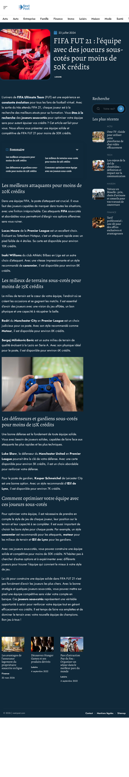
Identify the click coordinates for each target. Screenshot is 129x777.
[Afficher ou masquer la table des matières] (51, 150)
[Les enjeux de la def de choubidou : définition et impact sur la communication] (98, 165)
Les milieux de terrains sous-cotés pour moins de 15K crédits (61, 160)
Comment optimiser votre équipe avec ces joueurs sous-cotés (61, 169)
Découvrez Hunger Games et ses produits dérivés (42, 658)
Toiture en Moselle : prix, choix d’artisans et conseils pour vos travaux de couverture (116, 197)
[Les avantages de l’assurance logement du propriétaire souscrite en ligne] (13, 644)
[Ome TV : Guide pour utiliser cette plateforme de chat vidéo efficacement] (98, 136)
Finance (5, 673)
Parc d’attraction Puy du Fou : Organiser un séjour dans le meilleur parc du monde (70, 663)
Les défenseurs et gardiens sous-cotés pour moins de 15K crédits (22, 169)
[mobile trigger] (6, 7)
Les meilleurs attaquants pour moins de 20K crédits (20, 158)
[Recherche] (123, 7)
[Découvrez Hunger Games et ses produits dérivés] (42, 644)
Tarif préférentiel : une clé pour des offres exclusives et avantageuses (115, 225)
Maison (111, 183)
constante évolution (15, 102)
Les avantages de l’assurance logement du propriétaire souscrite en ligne (12, 661)
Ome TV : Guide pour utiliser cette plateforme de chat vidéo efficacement (116, 139)
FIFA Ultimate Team (30, 97)
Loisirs (58, 77)
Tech (109, 155)
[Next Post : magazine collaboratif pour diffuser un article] (24, 7)
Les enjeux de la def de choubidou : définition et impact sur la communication (116, 168)
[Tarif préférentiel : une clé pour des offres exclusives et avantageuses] (98, 222)
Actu (109, 126)
